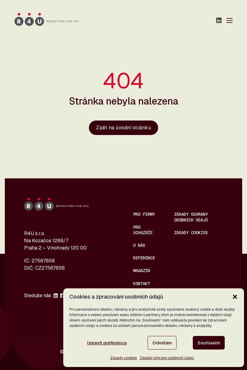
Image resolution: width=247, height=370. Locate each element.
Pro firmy (144, 214)
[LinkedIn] (219, 20)
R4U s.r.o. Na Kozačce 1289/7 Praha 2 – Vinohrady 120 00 (55, 240)
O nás (139, 245)
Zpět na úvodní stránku (123, 127)
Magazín (141, 270)
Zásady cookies (123, 358)
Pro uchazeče (142, 229)
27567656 (43, 261)
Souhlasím (209, 343)
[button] (235, 297)
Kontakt (141, 283)
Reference (144, 258)
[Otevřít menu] (230, 20)
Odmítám (162, 343)
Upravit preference (107, 343)
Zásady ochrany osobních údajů (167, 358)
